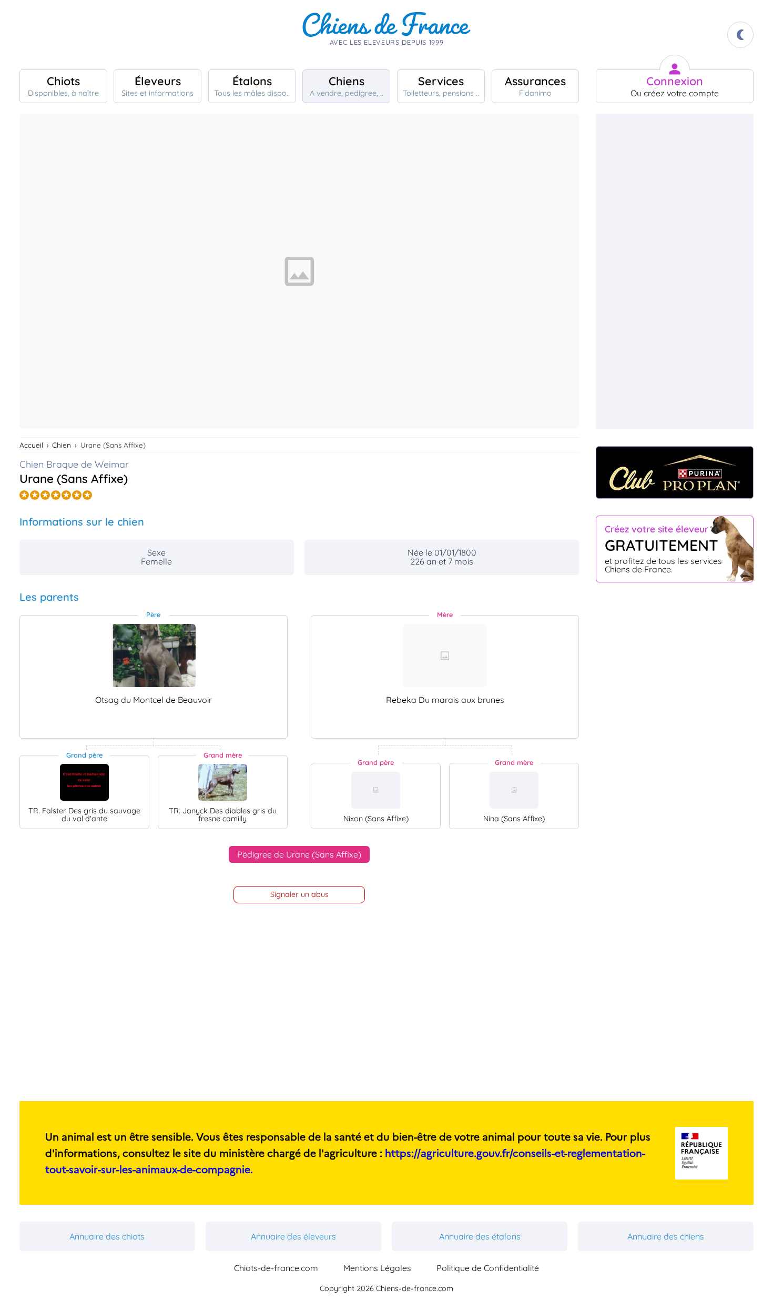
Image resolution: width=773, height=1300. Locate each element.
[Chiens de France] (386, 34)
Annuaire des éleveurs (293, 1236)
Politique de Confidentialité (487, 1268)
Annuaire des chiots (107, 1236)
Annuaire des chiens (665, 1236)
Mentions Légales (377, 1268)
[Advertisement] (675, 271)
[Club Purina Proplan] (675, 472)
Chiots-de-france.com (276, 1268)
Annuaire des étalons (480, 1236)
